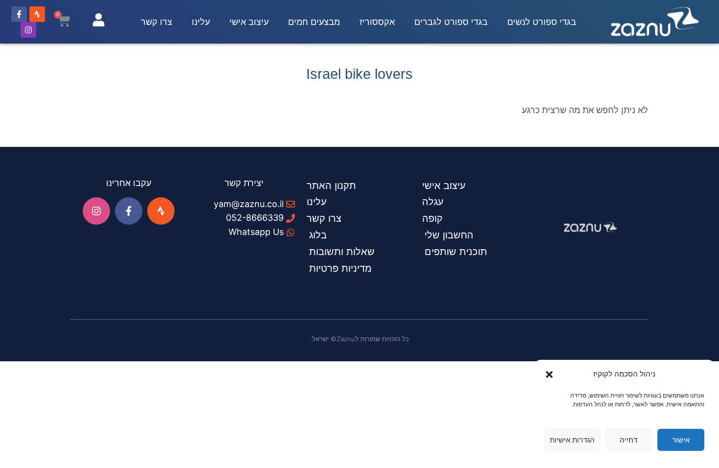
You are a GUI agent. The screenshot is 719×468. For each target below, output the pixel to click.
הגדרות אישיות (572, 440)
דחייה (628, 440)
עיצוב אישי (249, 22)
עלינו (201, 22)
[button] (549, 374)
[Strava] (37, 14)
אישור (681, 440)
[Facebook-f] (19, 14)
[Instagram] (28, 30)
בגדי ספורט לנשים (541, 22)
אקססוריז (377, 22)
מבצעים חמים (314, 22)
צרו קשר (156, 22)
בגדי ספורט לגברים (451, 22)
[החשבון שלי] (98, 19)
